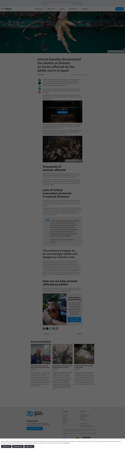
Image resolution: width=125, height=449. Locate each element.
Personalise (18, 446)
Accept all (6, 446)
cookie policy (66, 443)
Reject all (29, 446)
